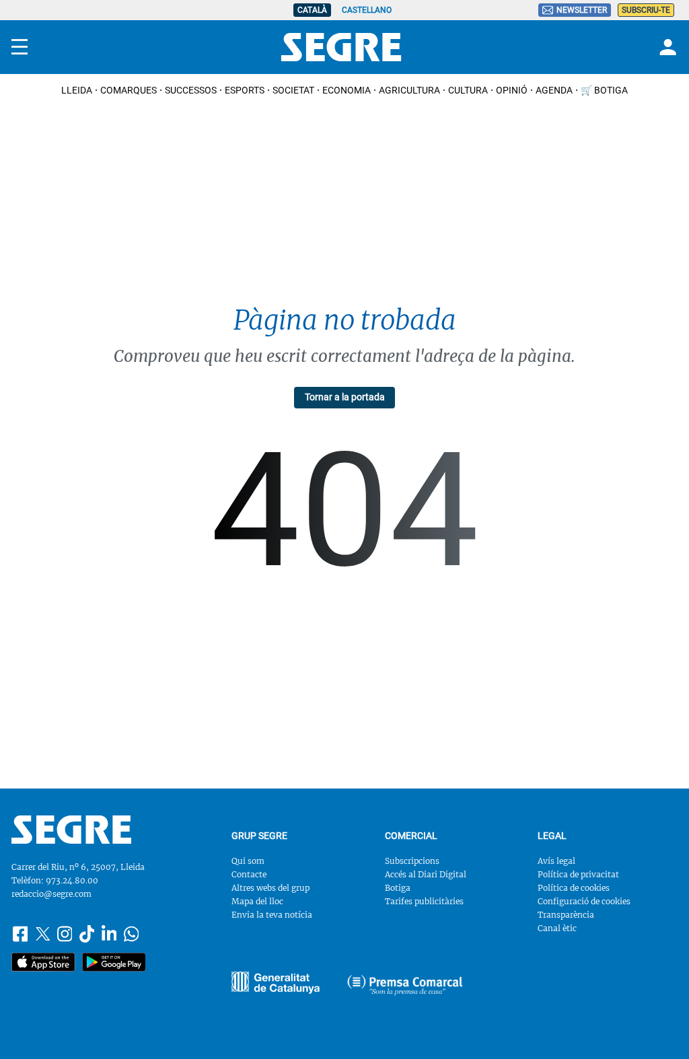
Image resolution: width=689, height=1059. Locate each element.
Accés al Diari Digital (425, 874)
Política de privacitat (578, 874)
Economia (346, 90)
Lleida (76, 90)
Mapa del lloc (257, 901)
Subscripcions (412, 861)
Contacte (248, 874)
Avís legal (556, 861)
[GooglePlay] (114, 962)
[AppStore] (43, 962)
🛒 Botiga (604, 90)
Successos (191, 90)
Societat (293, 90)
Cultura (468, 90)
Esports (244, 90)
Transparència (566, 915)
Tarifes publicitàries (424, 901)
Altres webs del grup (270, 888)
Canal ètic (557, 928)
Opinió (512, 90)
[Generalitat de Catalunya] (405, 985)
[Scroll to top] (659, 1029)
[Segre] (341, 47)
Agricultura (409, 90)
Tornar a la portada (345, 397)
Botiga (397, 888)
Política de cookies (574, 888)
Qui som (247, 861)
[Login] (666, 47)
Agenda (554, 90)
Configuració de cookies (584, 901)
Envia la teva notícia (271, 915)
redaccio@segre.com (51, 894)
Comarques (128, 90)
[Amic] (275, 983)
